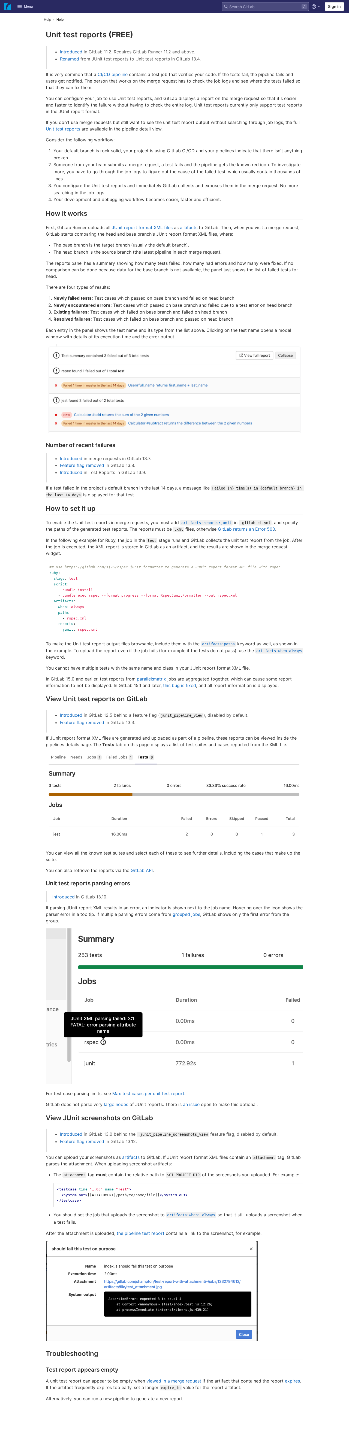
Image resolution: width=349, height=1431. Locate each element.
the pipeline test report (140, 1233)
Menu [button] (28, 6)
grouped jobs (186, 914)
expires (292, 1381)
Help (47, 19)
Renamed (69, 59)
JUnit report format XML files (142, 227)
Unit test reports (63, 129)
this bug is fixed (179, 685)
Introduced (71, 51)
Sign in (334, 6)
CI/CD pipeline (113, 74)
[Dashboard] (7, 6)
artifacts (188, 227)
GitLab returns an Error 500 (246, 529)
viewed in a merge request (173, 1381)
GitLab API (142, 870)
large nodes (116, 1104)
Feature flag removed (82, 465)
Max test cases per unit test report (148, 1093)
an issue (191, 1104)
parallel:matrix (151, 679)
